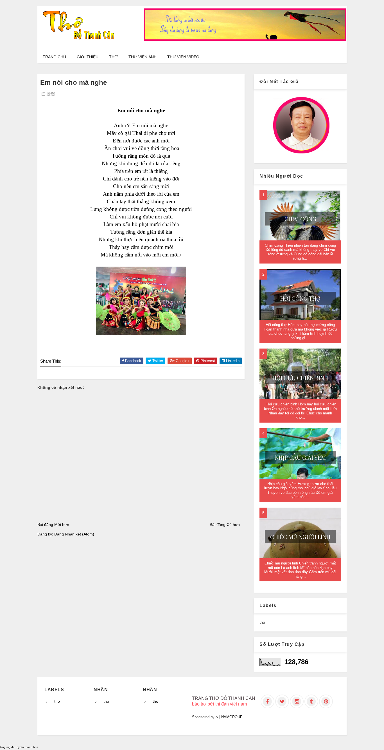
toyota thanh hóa (27, 747)
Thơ (113, 57)
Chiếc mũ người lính (300, 537)
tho (262, 622)
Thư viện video (183, 57)
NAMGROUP (232, 717)
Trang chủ (54, 57)
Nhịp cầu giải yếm (300, 457)
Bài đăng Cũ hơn (225, 524)
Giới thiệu (87, 57)
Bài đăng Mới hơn (53, 524)
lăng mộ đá (7, 747)
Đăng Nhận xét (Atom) (74, 534)
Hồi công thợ (300, 298)
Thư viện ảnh (142, 57)
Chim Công (300, 219)
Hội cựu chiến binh (300, 377)
